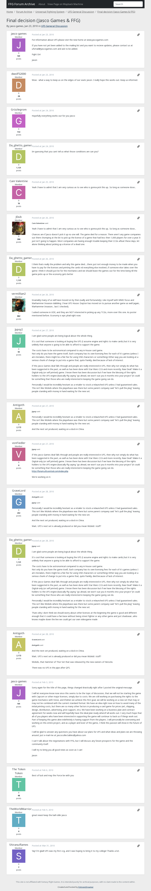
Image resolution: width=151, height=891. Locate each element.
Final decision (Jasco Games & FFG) (116, 11)
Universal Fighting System (49, 11)
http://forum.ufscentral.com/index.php (50, 471)
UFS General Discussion (81, 11)
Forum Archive (24, 11)
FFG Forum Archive (21, 4)
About (41, 4)
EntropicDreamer (85, 887)
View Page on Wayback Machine (65, 4)
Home (9, 11)
